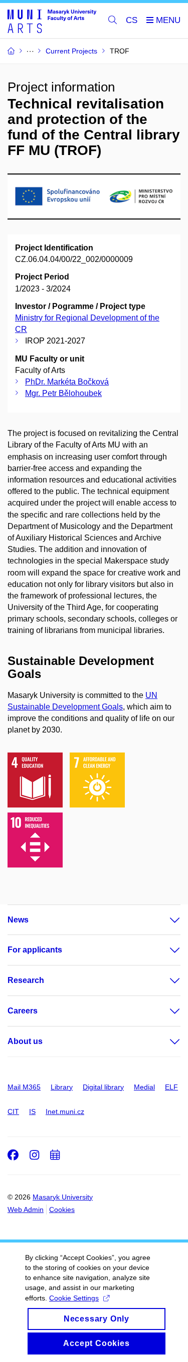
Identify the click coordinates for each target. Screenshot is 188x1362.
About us (25, 1041)
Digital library (103, 1087)
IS (32, 1112)
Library (62, 1087)
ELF (171, 1087)
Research (26, 980)
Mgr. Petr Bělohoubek (63, 393)
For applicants (35, 950)
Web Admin (26, 1210)
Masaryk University (63, 1197)
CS (131, 20)
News (18, 920)
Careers (23, 1010)
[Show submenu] (165, 920)
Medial (144, 1087)
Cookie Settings (74, 1298)
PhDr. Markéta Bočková (67, 382)
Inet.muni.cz (65, 1112)
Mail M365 (24, 1087)
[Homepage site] (52, 20)
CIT (13, 1112)
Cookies (62, 1210)
